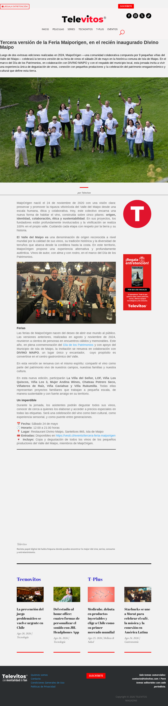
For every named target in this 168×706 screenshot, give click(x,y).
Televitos (86, 192)
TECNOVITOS (86, 29)
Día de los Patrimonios (78, 345)
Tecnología (22, 637)
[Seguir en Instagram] (135, 15)
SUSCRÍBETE (126, 6)
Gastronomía (131, 642)
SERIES (71, 29)
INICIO (45, 29)
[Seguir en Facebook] (129, 15)
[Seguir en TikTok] (148, 15)
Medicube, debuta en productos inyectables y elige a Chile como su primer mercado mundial (101, 620)
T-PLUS (100, 29)
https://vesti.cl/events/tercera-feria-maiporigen (86, 435)
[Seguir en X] (142, 15)
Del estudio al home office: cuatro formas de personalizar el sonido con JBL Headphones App (66, 620)
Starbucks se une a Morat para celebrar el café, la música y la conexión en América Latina (137, 620)
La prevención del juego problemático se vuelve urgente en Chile (30, 618)
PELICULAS (58, 29)
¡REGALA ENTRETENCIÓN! (16, 6)
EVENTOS (112, 29)
